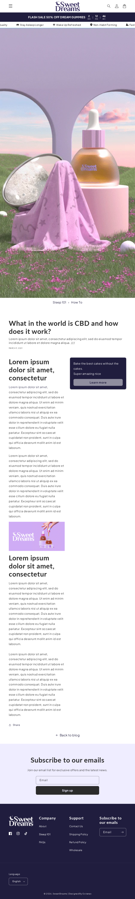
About (42, 826)
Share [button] (16, 724)
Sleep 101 (59, 302)
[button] (10, 6)
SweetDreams (60, 894)
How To (76, 302)
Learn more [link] (98, 382)
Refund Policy (77, 842)
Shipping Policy (78, 834)
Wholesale (75, 850)
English (16, 881)
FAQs (42, 842)
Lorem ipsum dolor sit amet (28, 387)
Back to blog (70, 735)
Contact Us (76, 826)
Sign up (67, 790)
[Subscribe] (122, 832)
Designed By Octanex (80, 894)
